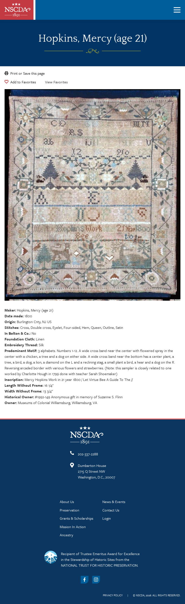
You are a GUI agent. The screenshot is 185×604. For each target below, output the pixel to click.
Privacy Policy (113, 595)
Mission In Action (73, 526)
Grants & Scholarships (76, 518)
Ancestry (66, 535)
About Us (67, 501)
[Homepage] (18, 10)
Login (106, 518)
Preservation (69, 510)
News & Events (113, 501)
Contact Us (110, 510)
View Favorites (56, 82)
